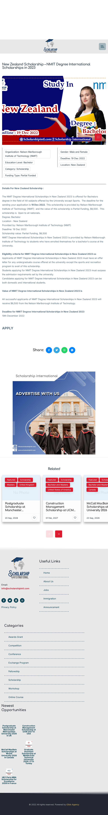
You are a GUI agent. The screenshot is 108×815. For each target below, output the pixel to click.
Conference (14, 654)
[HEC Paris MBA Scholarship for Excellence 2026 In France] (9, 772)
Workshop (13, 688)
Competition (14, 645)
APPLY (8, 328)
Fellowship (14, 671)
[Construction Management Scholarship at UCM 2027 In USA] (29, 720)
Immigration (49, 598)
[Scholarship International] (50, 46)
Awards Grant (15, 637)
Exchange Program (18, 662)
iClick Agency (73, 804)
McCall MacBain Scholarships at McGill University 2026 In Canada (9, 753)
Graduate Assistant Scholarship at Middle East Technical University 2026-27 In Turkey (29, 756)
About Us (48, 581)
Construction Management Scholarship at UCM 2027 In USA (29, 730)
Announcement (51, 607)
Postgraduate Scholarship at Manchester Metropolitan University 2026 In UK (9, 731)
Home (46, 572)
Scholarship (14, 680)
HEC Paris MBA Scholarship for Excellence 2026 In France (9, 780)
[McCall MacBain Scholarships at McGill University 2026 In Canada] (9, 744)
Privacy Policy (8, 607)
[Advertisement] (54, 19)
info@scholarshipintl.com (15, 588)
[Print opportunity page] (15, 363)
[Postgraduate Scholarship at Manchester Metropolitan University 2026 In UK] (9, 720)
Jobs (46, 590)
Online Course (15, 697)
